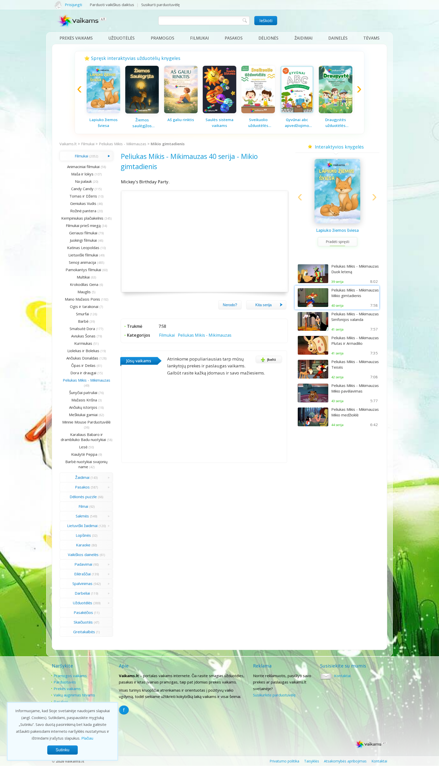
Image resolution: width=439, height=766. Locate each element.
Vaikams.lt (68, 143)
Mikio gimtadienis (168, 143)
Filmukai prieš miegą (83, 225)
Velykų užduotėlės (142, 119)
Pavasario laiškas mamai (103, 122)
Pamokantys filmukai (83, 269)
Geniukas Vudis (83, 203)
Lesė (83, 446)
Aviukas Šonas (83, 335)
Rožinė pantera (83, 210)
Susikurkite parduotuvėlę (274, 694)
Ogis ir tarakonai (84, 306)
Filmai (83, 506)
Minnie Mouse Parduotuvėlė (86, 422)
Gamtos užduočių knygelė (297, 122)
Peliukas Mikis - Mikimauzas (122, 143)
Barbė (83, 321)
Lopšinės (83, 535)
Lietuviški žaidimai (82, 525)
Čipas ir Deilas (83, 365)
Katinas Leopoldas (83, 247)
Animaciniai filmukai (83, 166)
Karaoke (83, 544)
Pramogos (162, 38)
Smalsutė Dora (82, 328)
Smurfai (82, 313)
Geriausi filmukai (83, 232)
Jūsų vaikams (138, 361)
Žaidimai (303, 38)
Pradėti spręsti (337, 248)
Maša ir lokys (82, 173)
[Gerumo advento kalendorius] (219, 111)
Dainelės (338, 38)
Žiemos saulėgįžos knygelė (337, 233)
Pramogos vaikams (70, 675)
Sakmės (82, 515)
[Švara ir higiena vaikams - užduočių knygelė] (335, 110)
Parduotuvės (65, 681)
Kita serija (263, 305)
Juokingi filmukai (83, 240)
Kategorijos (138, 335)
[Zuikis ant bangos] (181, 111)
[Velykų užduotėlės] (142, 111)
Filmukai (199, 38)
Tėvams (371, 38)
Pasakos (234, 38)
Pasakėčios (83, 612)
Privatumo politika (284, 761)
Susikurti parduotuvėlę (160, 4)
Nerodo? (230, 305)
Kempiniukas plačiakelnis (82, 218)
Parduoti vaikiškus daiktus (112, 4)
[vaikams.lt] (81, 22)
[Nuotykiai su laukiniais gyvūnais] (258, 111)
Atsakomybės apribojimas (345, 761)
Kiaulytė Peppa (84, 454)
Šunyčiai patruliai (83, 392)
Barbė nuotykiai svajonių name (86, 464)
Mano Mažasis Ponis (82, 299)
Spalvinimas (82, 583)
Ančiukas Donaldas (82, 358)
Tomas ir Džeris (83, 196)
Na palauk (83, 181)
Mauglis (84, 291)
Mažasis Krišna (84, 399)
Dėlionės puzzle (83, 496)
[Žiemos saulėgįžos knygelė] (337, 222)
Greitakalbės (84, 631)
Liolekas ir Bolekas (83, 350)
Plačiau (87, 738)
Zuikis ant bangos (181, 119)
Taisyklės (311, 761)
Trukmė (134, 326)
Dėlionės (268, 38)
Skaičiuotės (83, 622)
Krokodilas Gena (84, 284)
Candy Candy (82, 188)
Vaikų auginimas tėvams (74, 694)
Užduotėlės (121, 38)
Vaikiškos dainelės (83, 554)
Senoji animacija (82, 262)
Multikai (83, 277)
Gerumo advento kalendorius (219, 122)
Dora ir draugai (83, 372)
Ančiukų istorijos (83, 407)
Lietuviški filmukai (83, 254)
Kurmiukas (83, 343)
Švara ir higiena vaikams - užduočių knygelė (335, 121)
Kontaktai (342, 675)
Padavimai (83, 564)
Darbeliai (82, 593)
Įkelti (271, 359)
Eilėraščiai (82, 573)
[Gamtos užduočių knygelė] (297, 111)
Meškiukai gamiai (83, 414)
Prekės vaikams (76, 38)
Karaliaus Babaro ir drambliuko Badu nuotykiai (83, 437)
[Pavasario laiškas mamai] (103, 111)
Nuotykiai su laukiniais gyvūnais (258, 122)
